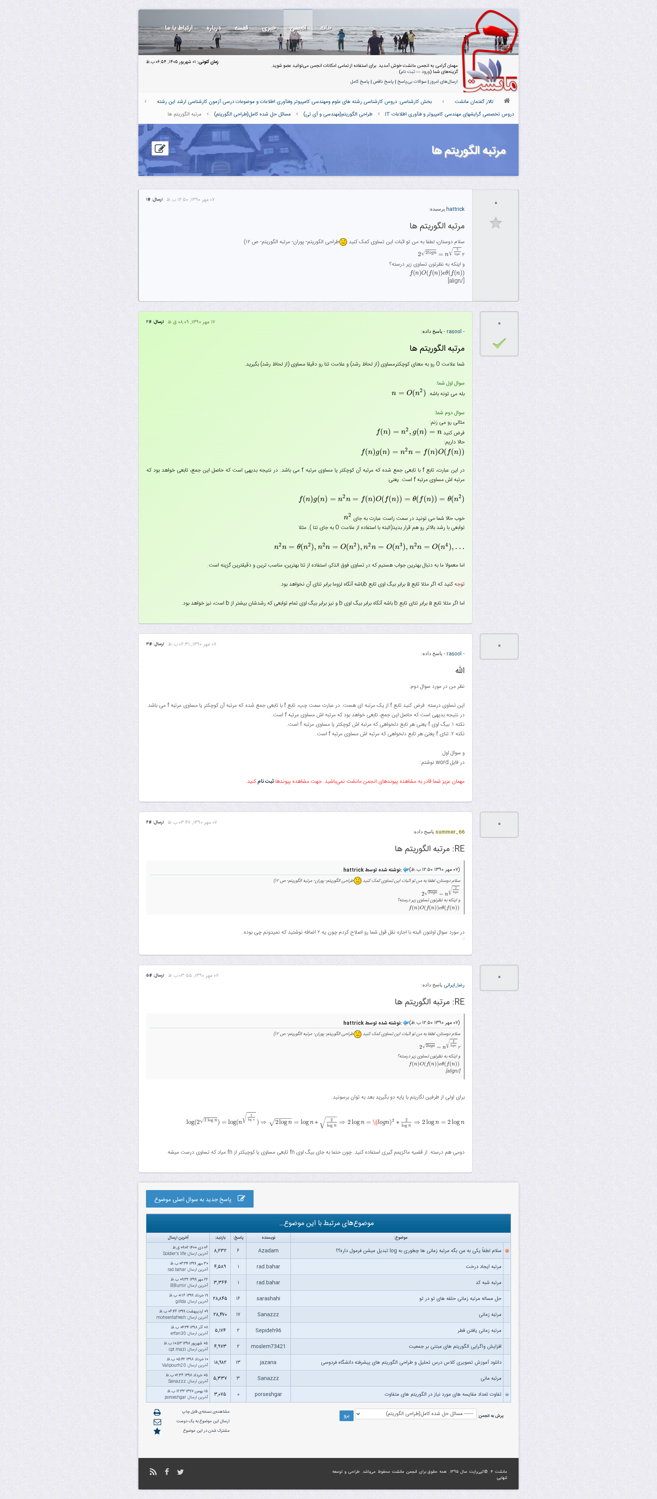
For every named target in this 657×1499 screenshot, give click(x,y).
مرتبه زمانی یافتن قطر (479, 1330)
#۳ (149, 644)
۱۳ (238, 1362)
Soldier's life (174, 1253)
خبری (269, 28)
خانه (326, 28)
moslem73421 (268, 1346)
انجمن (298, 28)
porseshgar (268, 1394)
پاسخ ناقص (383, 81)
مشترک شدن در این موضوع (206, 1431)
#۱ (148, 199)
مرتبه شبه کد (488, 1283)
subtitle (496, 223)
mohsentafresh (171, 1317)
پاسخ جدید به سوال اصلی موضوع (196, 1200)
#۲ (149, 322)
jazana (268, 1362)
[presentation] (440, 255)
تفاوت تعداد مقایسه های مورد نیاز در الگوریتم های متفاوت (443, 1394)
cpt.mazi (177, 1349)
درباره (213, 28)
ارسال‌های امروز (444, 81)
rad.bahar (268, 1267)
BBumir (178, 1285)
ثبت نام (408, 72)
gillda (181, 1301)
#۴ (149, 822)
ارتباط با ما (179, 28)
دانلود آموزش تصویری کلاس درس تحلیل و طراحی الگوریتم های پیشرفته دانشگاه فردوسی (411, 1362)
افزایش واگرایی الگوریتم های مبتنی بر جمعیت (455, 1346)
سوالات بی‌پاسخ (412, 81)
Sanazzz (268, 1315)
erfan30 (178, 1333)
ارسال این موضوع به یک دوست (203, 1421)
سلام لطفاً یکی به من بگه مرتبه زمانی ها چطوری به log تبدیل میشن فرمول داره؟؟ (418, 1251)
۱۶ (238, 1299)
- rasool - (454, 332)
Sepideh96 (268, 1330)
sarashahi (268, 1299)
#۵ (149, 975)
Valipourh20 (174, 1365)
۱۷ (238, 1315)
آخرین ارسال (198, 1253)
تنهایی (502, 1478)
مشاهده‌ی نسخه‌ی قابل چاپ (206, 1412)
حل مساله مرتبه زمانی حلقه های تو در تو (460, 1299)
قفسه (241, 28)
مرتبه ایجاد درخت (483, 1267)
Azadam (268, 1251)
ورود (426, 72)
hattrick (455, 209)
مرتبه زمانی (490, 1315)
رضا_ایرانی (454, 985)
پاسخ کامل (360, 81)
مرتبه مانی (491, 1378)
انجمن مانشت (404, 1472)
